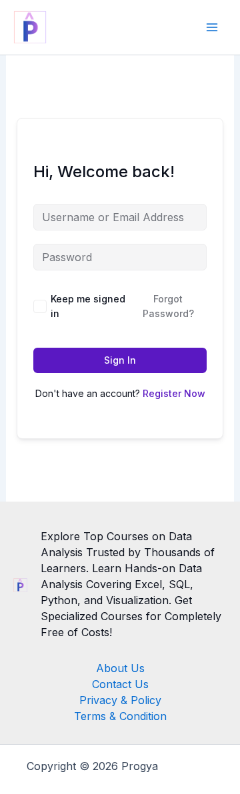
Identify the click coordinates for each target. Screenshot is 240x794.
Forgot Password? (168, 306)
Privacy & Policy (120, 700)
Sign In (120, 360)
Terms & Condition (120, 716)
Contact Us (120, 684)
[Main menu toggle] (212, 27)
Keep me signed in (88, 306)
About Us (120, 668)
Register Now (174, 393)
